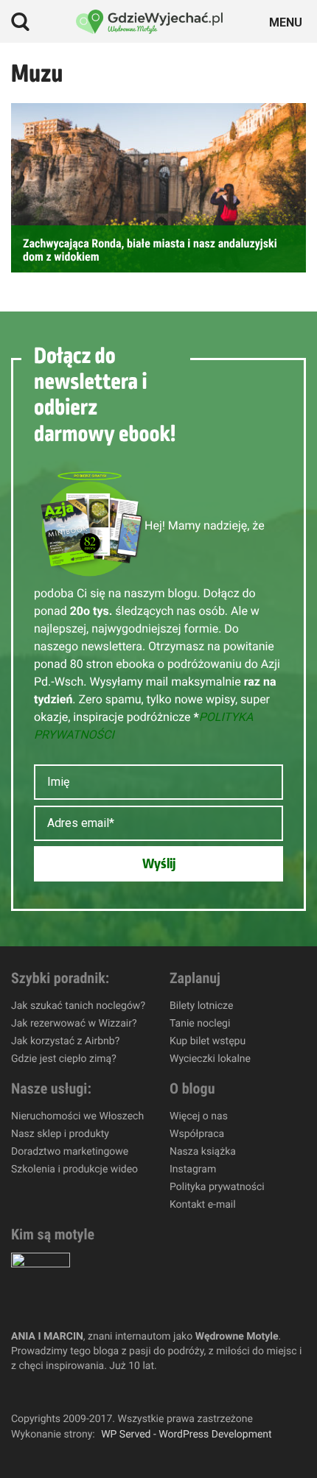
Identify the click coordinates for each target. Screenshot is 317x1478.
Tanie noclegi (200, 1024)
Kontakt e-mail (203, 1205)
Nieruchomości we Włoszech (77, 1116)
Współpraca (197, 1134)
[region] (158, 1361)
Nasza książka (203, 1152)
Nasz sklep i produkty (60, 1134)
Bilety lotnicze (201, 1006)
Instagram (193, 1169)
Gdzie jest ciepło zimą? (63, 1059)
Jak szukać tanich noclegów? (78, 1006)
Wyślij (158, 863)
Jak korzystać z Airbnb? (65, 1041)
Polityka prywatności (217, 1187)
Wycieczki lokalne (210, 1059)
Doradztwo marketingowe (69, 1152)
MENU (288, 21)
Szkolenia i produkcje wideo (74, 1169)
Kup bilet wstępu (207, 1041)
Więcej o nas (199, 1116)
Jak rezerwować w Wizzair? (74, 1024)
